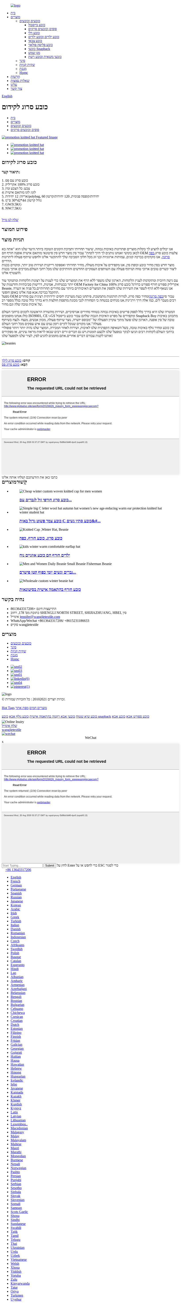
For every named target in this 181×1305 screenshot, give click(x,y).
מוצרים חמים (38, 708)
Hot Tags (8, 708)
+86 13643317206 (18, 870)
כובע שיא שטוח (86, 716)
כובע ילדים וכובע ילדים (43, 37)
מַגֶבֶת (22, 69)
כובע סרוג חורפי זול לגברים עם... (45, 500)
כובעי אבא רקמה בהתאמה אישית (52, 716)
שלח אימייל (9, 726)
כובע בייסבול (36, 25)
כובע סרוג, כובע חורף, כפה (40, 538)
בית (13, 13)
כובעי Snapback (39, 49)
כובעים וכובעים (29, 21)
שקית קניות (27, 65)
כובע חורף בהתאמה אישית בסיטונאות (50, 589)
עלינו (14, 84)
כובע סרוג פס (10, 364)
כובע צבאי (35, 41)
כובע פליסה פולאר (40, 45)
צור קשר (16, 88)
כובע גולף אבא (19, 716)
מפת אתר (21, 708)
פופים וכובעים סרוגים (42, 29)
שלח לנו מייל (10, 220)
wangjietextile (11, 730)
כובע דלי (34, 33)
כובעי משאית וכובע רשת (45, 57)
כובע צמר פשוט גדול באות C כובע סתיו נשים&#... (60, 521)
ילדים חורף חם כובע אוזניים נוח (44, 555)
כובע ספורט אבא (137, 716)
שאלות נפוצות (20, 81)
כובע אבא (118, 716)
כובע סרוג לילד (11, 360)
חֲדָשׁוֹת (15, 77)
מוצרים (15, 17)
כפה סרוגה (156, 296)
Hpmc (23, 73)
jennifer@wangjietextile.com (40, 617)
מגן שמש (34, 53)
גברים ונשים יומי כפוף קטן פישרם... (47, 572)
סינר (22, 61)
